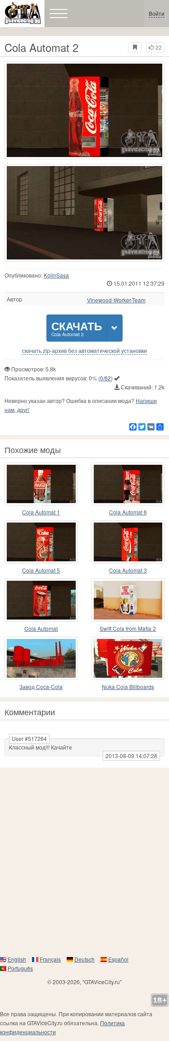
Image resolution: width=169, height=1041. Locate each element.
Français (50, 959)
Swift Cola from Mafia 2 (128, 628)
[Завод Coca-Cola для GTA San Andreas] (41, 658)
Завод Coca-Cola (41, 686)
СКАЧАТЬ (76, 328)
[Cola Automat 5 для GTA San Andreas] (41, 542)
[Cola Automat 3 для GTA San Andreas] (128, 542)
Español (118, 959)
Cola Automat (41, 628)
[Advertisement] (84, 861)
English (17, 959)
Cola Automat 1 (41, 512)
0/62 (105, 378)
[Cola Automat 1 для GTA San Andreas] (41, 484)
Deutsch (84, 959)
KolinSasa (56, 275)
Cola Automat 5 (41, 570)
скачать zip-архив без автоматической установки (84, 350)
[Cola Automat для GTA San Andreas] (41, 600)
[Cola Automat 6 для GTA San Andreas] (128, 484)
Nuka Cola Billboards (128, 686)
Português (20, 968)
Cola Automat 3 (128, 570)
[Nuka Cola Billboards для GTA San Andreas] (128, 658)
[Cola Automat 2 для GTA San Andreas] (84, 110)
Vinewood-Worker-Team (116, 300)
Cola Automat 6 (128, 512)
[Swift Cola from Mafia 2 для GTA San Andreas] (128, 600)
